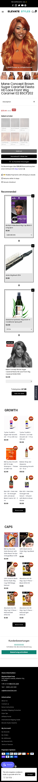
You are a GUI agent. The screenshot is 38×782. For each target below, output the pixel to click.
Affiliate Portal (6, 717)
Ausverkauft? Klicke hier (19, 156)
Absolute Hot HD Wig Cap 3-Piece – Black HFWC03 (26, 580)
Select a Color (7, 116)
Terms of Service (7, 744)
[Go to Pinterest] (25, 5)
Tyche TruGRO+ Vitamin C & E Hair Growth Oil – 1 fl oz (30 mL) (26, 435)
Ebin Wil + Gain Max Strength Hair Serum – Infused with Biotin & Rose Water (26, 495)
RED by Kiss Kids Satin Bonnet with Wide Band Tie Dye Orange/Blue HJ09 (10, 552)
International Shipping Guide (11, 720)
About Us (5, 701)
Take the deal (19, 393)
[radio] (5, 125)
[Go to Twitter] (19, 5)
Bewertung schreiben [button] (19, 652)
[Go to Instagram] (16, 5)
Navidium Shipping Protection (11, 710)
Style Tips (5, 713)
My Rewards (5, 732)
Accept (30, 774)
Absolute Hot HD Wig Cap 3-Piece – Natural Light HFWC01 (26, 611)
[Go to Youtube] (22, 5)
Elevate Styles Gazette (9, 723)
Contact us (5, 704)
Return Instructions (8, 707)
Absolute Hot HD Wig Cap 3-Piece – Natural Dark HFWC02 (11, 611)
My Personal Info (7, 741)
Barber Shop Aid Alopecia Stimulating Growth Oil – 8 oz (27, 465)
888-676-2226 (14, 684)
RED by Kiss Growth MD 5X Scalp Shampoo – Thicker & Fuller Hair (11, 465)
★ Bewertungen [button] (36, 393)
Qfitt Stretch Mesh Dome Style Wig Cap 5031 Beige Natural (10, 581)
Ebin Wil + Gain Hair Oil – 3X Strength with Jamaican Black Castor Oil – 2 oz (11, 495)
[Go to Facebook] (13, 5)
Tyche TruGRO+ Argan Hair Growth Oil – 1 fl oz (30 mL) (10, 434)
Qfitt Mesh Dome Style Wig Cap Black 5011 (27, 551)
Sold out (19, 151)
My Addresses (6, 738)
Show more (19, 510)
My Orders (5, 735)
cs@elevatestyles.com (9, 690)
